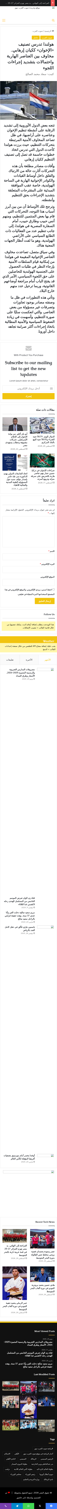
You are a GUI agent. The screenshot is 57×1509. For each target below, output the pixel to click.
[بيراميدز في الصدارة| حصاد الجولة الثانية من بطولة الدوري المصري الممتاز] (28, 1424)
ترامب (7, 1469)
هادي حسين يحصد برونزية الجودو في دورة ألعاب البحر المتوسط (42, 1288)
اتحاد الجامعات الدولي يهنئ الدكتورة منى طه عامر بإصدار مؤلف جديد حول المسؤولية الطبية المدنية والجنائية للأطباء (15, 479)
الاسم (51, 551)
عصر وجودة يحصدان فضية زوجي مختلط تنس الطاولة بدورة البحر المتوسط (43, 1254)
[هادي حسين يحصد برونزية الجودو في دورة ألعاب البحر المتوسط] (42, 1274)
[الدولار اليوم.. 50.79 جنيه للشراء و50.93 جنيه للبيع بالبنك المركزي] (42, 425)
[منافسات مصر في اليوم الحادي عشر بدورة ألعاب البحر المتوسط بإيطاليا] (46, 1386)
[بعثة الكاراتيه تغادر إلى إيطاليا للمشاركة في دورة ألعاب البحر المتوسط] (46, 1426)
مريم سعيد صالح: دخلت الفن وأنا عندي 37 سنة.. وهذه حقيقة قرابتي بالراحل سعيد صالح (20, 915)
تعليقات (10, 659)
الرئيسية (48, 31)
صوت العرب (38, 31)
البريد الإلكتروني (47, 564)
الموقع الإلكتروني (47, 577)
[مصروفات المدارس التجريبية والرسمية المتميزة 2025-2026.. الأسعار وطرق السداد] (45, 781)
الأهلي (16, 1454)
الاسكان (7, 1454)
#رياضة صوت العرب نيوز (43, 1448)
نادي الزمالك (48, 1479)
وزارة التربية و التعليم (31, 1479)
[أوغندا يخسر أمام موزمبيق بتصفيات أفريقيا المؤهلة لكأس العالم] (45, 1159)
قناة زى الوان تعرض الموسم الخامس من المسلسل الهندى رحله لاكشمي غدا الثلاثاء (19, 901)
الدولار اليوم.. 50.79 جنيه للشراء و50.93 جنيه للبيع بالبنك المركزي (44, 439)
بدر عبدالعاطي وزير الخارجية (42, 1464)
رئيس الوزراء (30, 1474)
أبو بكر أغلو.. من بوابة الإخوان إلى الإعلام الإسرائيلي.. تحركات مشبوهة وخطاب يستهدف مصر (16, 439)
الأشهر (48, 659)
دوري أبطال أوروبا (46, 1474)
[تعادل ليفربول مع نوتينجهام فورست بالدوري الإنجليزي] (10, 1425)
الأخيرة (29, 659)
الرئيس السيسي (47, 1459)
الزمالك (33, 1459)
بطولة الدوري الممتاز (19, 1464)
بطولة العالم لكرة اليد (45, 1469)
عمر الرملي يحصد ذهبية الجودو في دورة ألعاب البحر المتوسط (15, 1306)
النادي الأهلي (11, 1459)
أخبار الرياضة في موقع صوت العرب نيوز (38, 1454)
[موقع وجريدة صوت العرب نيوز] (28, 11)
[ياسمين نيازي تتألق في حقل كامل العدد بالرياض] (45, 1038)
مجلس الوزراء (15, 1474)
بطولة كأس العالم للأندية (23, 1469)
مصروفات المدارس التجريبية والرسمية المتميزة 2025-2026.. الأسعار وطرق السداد (20, 672)
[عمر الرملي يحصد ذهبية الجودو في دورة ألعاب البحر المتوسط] (14, 1283)
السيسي (23, 1459)
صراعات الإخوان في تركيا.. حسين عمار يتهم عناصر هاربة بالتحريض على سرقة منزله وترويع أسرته (43, 474)
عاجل (35, 37)
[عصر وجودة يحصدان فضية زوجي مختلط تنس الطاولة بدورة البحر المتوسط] (42, 1238)
